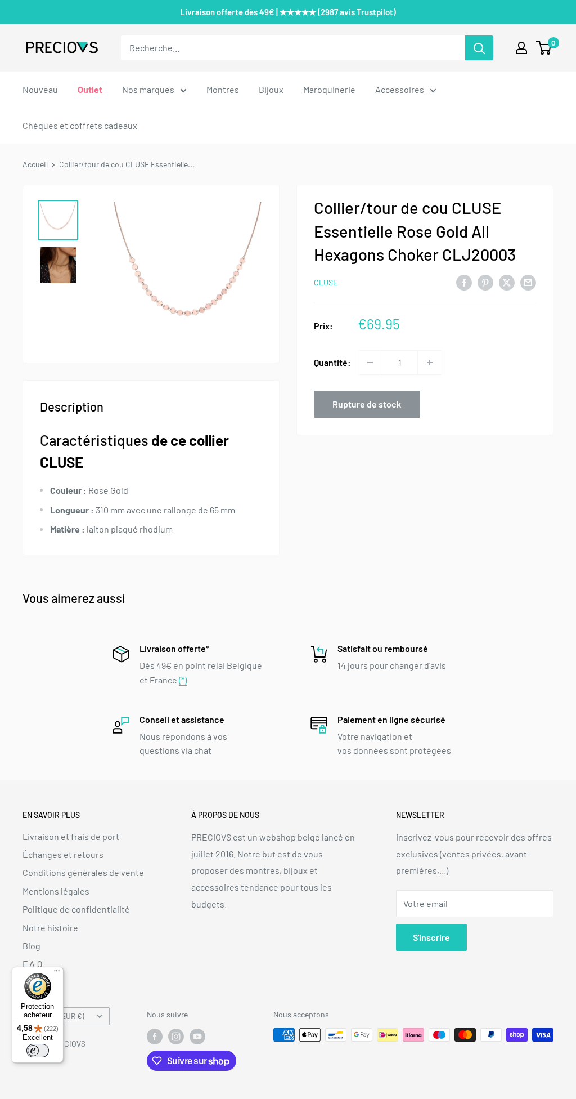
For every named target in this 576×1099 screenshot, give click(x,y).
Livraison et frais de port (70, 836)
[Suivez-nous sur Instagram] (176, 1036)
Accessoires (399, 89)
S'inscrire (431, 937)
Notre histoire (50, 927)
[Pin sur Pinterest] (485, 282)
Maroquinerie (329, 89)
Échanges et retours (63, 854)
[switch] (37, 1050)
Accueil (35, 164)
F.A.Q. (33, 963)
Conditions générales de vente (83, 872)
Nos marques (148, 89)
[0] (544, 48)
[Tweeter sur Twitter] (507, 282)
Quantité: (332, 362)
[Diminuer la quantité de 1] (370, 362)
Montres (222, 89)
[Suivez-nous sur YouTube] (197, 1036)
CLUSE (326, 282)
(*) (183, 679)
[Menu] (57, 973)
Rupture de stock (366, 404)
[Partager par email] (528, 282)
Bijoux (271, 89)
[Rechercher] (479, 47)
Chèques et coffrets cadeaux (79, 125)
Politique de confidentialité (76, 909)
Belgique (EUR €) (56, 1016)
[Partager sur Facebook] (464, 282)
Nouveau (40, 89)
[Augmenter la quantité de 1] (430, 362)
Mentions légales (55, 891)
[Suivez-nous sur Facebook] (155, 1036)
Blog (31, 945)
